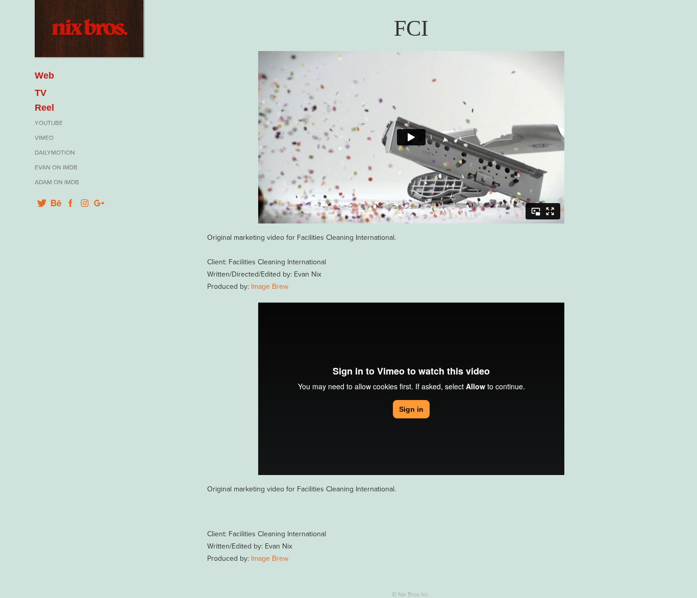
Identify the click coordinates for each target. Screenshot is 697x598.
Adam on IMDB (57, 182)
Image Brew (269, 286)
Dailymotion (55, 152)
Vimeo (44, 137)
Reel (44, 108)
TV (40, 93)
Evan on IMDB (56, 167)
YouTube (49, 122)
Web (44, 75)
